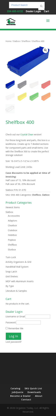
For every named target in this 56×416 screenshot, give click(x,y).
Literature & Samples (16, 290)
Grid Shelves (12, 276)
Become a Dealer (20, 395)
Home (8, 41)
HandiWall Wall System (17, 266)
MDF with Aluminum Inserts (20, 281)
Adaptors (12, 220)
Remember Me (15, 328)
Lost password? (13, 341)
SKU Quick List (33, 388)
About (38, 395)
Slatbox (16, 41)
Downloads (34, 392)
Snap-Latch (11, 271)
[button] (45, 50)
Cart (46, 11)
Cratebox (12, 230)
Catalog (15, 388)
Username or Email (15, 316)
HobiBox (12, 234)
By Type (10, 285)
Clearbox (12, 225)
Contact (26, 399)
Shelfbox (26, 41)
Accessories (14, 215)
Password (11, 322)
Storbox (12, 249)
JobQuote (17, 392)
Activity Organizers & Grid (18, 261)
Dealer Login (33, 11)
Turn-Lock (11, 257)
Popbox (12, 239)
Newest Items (13, 207)
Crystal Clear (26, 134)
